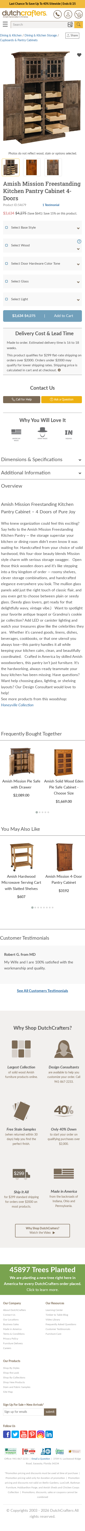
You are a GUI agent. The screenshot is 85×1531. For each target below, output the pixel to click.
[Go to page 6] (47, 907)
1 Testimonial (50, 205)
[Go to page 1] (36, 812)
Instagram (40, 1434)
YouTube (23, 1434)
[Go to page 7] (50, 907)
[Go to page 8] (52, 907)
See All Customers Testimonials (42, 991)
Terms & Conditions (14, 1334)
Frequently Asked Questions (61, 1324)
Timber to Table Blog (57, 1315)
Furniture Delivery (13, 1343)
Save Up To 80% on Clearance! (42, 3)
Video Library (53, 1319)
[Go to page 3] (42, 812)
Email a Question (41, 1458)
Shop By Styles (11, 1368)
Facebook (7, 1434)
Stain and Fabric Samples (16, 1387)
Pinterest (32, 1434)
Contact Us (9, 1315)
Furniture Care (53, 1334)
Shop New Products (14, 1382)
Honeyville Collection (17, 705)
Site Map (8, 1392)
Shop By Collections (14, 1377)
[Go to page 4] (45, 812)
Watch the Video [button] (42, 1230)
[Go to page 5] (48, 812)
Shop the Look (11, 1373)
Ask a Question (63, 399)
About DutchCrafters (14, 1310)
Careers (7, 1348)
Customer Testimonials (58, 1329)
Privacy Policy (10, 1338)
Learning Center (54, 1310)
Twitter (15, 1434)
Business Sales (11, 1324)
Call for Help (23, 399)
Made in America (12, 1329)
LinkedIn (49, 1434)
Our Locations (11, 1319)
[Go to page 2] (39, 812)
